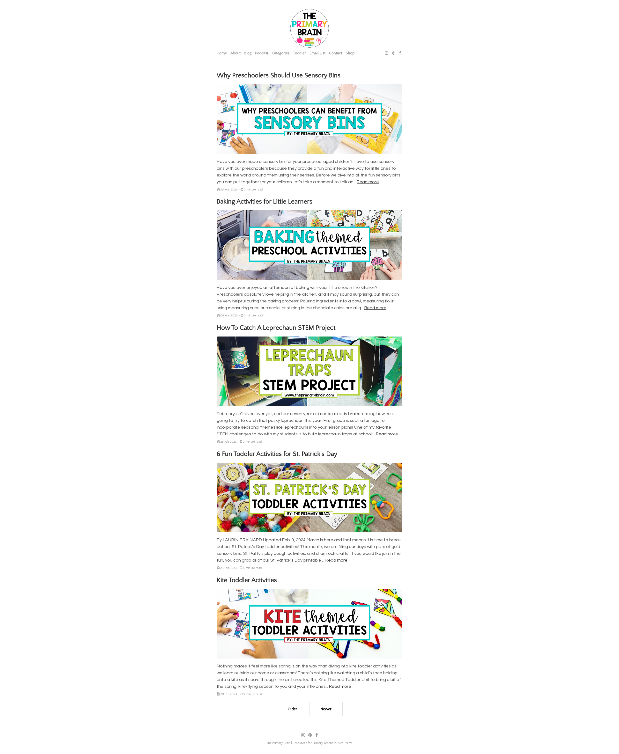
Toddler (299, 53)
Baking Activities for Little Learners (264, 201)
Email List (317, 53)
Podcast (261, 53)
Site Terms (345, 743)
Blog (247, 53)
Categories (280, 53)
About (235, 53)
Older (292, 709)
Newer (326, 709)
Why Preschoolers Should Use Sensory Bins (278, 75)
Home (222, 53)
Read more (368, 182)
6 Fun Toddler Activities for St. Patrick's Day (277, 454)
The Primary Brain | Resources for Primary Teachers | (302, 743)
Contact (335, 53)
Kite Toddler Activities (247, 580)
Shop (350, 53)
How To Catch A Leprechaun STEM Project (276, 327)
